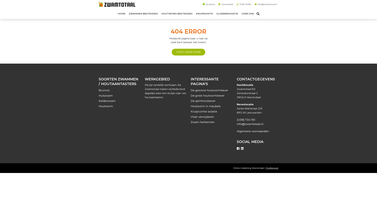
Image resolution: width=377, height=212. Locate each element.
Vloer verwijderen (202, 117)
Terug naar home (188, 52)
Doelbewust (272, 168)
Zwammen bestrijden (143, 13)
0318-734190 (245, 4)
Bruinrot (104, 90)
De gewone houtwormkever (209, 90)
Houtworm (106, 106)
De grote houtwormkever (207, 95)
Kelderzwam (107, 101)
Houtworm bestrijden (176, 13)
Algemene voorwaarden (253, 131)
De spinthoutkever (203, 101)
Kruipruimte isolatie (204, 111)
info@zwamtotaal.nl (267, 4)
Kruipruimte (204, 13)
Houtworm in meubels (206, 106)
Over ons (248, 13)
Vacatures (210, 4)
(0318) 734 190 (246, 119)
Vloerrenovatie (227, 13)
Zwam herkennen (203, 122)
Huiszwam (106, 95)
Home (121, 13)
